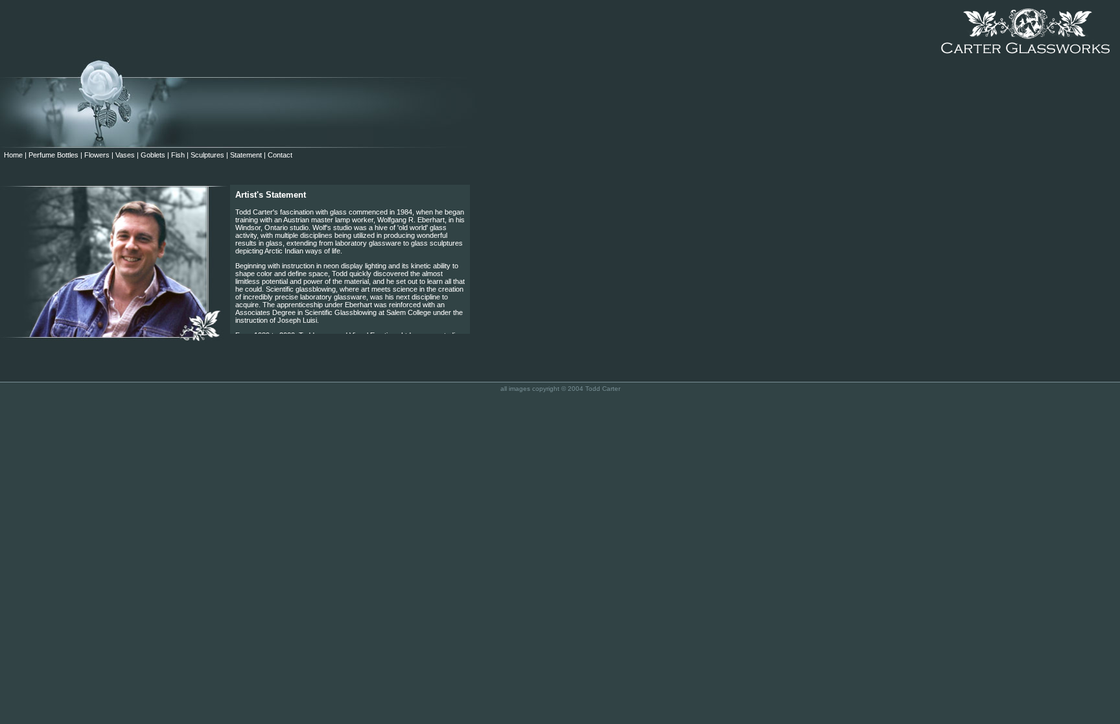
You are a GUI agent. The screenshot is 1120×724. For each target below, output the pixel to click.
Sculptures (207, 155)
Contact (280, 155)
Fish (178, 155)
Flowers (97, 155)
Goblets (153, 155)
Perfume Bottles (53, 155)
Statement (246, 155)
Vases (125, 155)
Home (11, 155)
